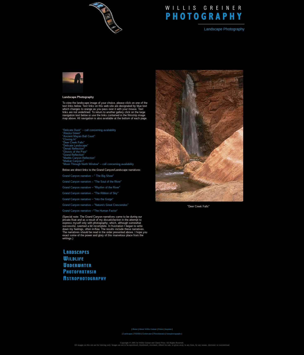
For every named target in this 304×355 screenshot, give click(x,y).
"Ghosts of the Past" (74, 151)
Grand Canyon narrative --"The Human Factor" (90, 210)
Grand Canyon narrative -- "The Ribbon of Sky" (90, 193)
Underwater (147, 334)
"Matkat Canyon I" (73, 161)
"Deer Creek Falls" (73, 142)
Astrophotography (173, 334)
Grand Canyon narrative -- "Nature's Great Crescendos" (95, 204)
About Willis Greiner (148, 329)
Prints (160, 329)
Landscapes (127, 334)
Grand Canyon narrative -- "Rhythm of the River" (91, 187)
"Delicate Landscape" (75, 145)
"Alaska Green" (71, 133)
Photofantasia (159, 334)
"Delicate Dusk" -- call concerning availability (89, 130)
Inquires (167, 329)
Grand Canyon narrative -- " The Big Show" (88, 175)
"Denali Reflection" (73, 148)
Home (135, 329)
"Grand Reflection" (73, 154)
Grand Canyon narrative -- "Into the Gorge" (87, 199)
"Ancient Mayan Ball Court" (78, 136)
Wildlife (137, 334)
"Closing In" (69, 139)
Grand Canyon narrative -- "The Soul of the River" (92, 181)
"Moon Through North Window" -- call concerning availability (98, 164)
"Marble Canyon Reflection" (78, 157)
